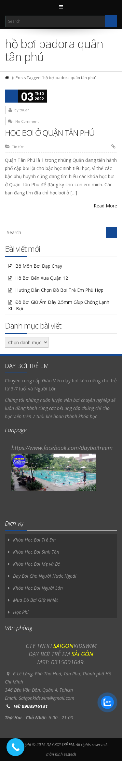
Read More (105, 206)
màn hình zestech (61, 754)
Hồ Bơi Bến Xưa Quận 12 (41, 278)
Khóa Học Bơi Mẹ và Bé (36, 564)
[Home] (7, 77)
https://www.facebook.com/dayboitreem (62, 448)
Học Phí (21, 612)
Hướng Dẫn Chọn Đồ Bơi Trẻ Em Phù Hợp (59, 290)
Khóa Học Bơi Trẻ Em (34, 540)
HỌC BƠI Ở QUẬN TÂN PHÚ (49, 132)
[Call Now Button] (15, 747)
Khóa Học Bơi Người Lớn (38, 588)
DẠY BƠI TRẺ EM (60, 744)
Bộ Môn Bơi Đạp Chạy (38, 266)
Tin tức (18, 146)
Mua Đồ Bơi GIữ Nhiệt (35, 600)
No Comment (27, 121)
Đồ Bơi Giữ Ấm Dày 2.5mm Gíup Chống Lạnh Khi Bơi (58, 305)
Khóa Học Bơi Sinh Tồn (36, 552)
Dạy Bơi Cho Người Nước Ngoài (44, 576)
